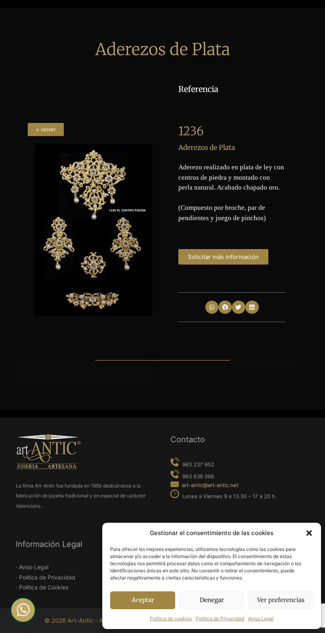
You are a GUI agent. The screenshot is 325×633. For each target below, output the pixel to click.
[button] (309, 533)
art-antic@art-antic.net (210, 485)
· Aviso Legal (32, 567)
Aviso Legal (260, 618)
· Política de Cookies (42, 587)
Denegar (212, 600)
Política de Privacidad (220, 618)
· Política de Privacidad (45, 577)
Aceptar (143, 600)
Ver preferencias (280, 600)
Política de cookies (171, 618)
